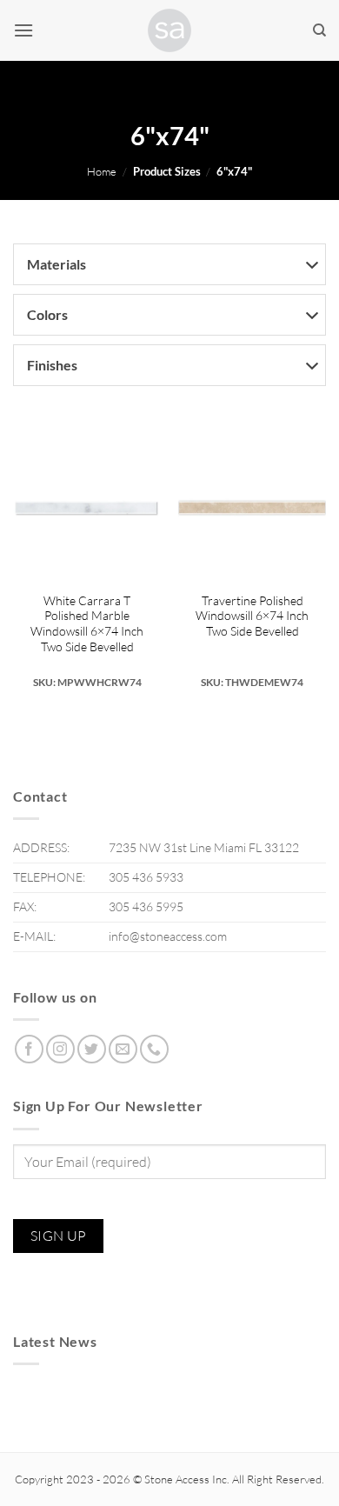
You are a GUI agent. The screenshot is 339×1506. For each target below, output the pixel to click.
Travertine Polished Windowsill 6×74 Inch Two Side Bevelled (252, 615)
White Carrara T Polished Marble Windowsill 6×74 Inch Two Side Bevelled (86, 623)
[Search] (319, 30)
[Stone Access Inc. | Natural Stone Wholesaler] (169, 30)
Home (101, 171)
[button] (23, 30)
